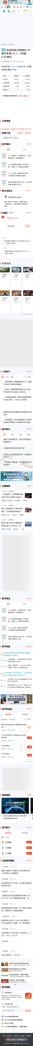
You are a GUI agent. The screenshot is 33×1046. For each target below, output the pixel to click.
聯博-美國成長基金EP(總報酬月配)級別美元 (14, 725)
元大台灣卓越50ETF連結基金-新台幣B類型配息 (13, 736)
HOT (9, 155)
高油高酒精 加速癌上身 (16, 299)
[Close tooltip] (27, 15)
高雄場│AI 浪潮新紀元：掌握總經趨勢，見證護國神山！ (19, 156)
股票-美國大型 (12, 730)
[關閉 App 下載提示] (2, 2)
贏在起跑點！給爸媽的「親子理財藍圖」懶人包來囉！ (16, 129)
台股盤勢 (11, 491)
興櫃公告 (11, 44)
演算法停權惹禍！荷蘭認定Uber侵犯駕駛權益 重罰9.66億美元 (27, 276)
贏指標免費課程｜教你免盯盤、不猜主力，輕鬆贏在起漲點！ (19, 165)
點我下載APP (24, 95)
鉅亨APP (10, 1036)
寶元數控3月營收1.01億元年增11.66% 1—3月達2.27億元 (18, 242)
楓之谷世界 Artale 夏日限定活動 (27, 299)
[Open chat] (29, 11)
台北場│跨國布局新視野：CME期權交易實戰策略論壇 (18, 174)
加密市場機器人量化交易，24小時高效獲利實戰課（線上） (20, 183)
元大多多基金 (5, 754)
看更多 (29, 144)
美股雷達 (11, 505)
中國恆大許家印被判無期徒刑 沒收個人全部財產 (4, 299)
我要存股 (27, 133)
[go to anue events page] (24, 7)
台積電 (8, 848)
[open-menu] (2, 7)
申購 (29, 738)
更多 (29, 377)
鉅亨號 (17, 1036)
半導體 (8, 853)
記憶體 (8, 842)
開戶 (29, 727)
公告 (4, 44)
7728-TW (14, 66)
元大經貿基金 (5, 745)
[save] (23, 11)
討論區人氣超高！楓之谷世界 (16, 276)
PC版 (4, 1036)
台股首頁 (20, 133)
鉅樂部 (23, 1036)
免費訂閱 (28, 1010)
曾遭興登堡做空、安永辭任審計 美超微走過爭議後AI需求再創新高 (4, 276)
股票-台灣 (10, 741)
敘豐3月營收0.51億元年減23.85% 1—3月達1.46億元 (17, 252)
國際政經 (11, 519)
